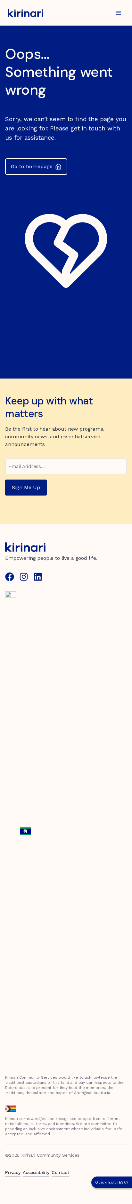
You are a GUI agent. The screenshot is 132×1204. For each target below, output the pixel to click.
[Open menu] (118, 13)
